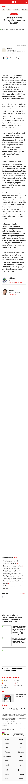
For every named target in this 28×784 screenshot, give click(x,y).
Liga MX (9, 9)
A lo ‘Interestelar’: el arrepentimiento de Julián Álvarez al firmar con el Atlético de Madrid (12, 618)
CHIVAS (14, 14)
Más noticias (23, 593)
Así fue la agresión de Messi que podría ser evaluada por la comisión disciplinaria (19, 640)
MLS (3, 9)
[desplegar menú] (2, 2)
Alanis (11, 290)
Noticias (11, 282)
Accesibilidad (4, 725)
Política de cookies (6, 723)
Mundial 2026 (16, 9)
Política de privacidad (17, 721)
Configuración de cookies (16, 723)
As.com (9, 49)
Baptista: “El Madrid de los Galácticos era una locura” (11, 570)
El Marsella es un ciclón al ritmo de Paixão (13, 587)
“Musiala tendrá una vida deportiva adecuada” (11, 562)
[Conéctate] (26, 2)
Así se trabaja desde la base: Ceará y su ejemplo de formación (13, 575)
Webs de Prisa (19, 734)
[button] (3, 58)
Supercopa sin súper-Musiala (12, 566)
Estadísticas (18, 282)
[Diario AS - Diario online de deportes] (14, 2)
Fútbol (4, 6)
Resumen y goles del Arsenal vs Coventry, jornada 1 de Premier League (13, 581)
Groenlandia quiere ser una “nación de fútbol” (12, 669)
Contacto (4, 721)
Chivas (12, 278)
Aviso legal (9, 721)
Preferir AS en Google (14, 58)
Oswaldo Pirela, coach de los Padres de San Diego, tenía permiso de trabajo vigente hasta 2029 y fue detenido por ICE (19, 630)
